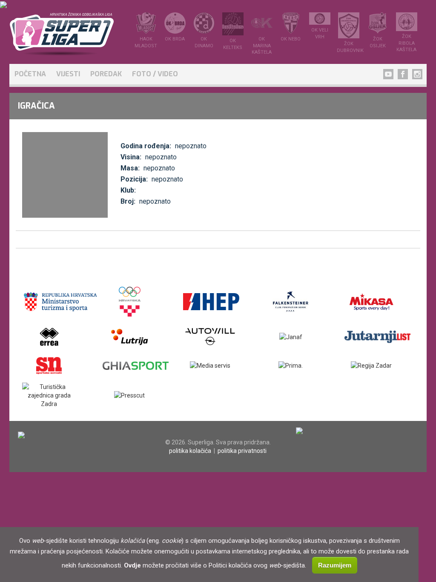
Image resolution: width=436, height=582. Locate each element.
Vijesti (68, 73)
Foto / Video (155, 73)
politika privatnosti (242, 450)
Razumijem (334, 565)
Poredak (106, 73)
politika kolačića (190, 450)
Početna (30, 73)
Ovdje (132, 565)
